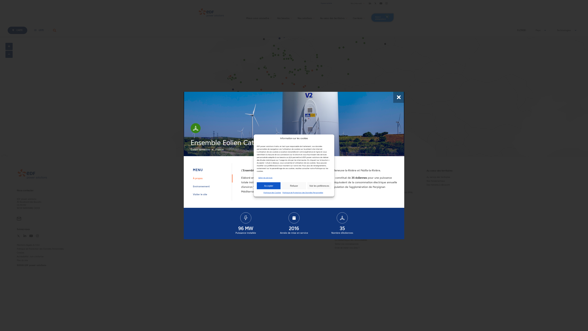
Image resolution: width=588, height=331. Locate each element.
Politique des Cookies (272, 192)
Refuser (294, 186)
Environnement (201, 186)
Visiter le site (200, 194)
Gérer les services (265, 178)
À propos (198, 178)
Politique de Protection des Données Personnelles (303, 192)
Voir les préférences (319, 186)
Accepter (268, 186)
